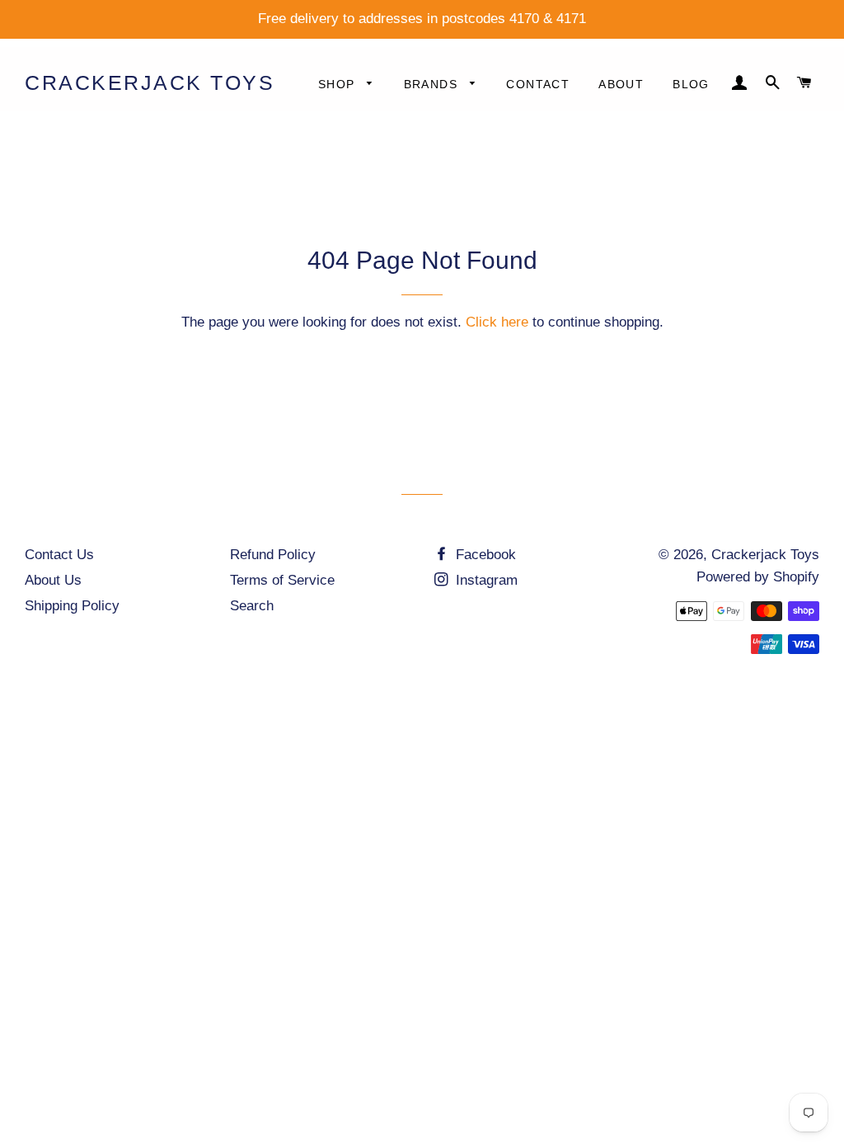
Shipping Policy (72, 606)
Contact (538, 84)
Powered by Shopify (757, 577)
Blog (691, 84)
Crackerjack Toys (149, 82)
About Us (53, 580)
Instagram (485, 580)
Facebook (484, 554)
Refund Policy (273, 554)
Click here (497, 322)
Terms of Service (282, 580)
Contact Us (59, 554)
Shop (338, 84)
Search (252, 606)
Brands (433, 84)
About (621, 84)
